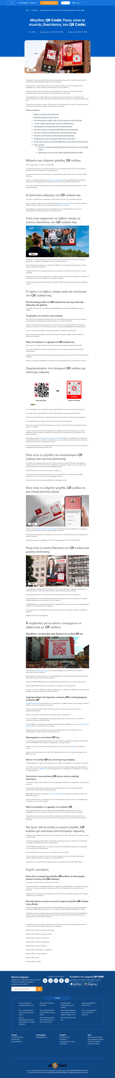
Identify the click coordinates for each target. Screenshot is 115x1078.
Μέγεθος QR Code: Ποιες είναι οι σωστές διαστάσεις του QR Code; (62, 10)
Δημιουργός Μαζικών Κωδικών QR (88, 1004)
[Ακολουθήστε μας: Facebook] (61, 980)
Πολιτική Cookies (93, 1044)
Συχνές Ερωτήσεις (17, 1037)
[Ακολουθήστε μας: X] (67, 980)
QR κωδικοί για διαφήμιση (66, 203)
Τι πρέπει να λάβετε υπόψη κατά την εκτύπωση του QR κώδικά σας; (53, 123)
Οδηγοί (14, 1035)
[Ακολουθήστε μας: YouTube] (50, 980)
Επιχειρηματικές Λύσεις (67, 1042)
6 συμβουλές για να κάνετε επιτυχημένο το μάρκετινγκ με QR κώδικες (54, 139)
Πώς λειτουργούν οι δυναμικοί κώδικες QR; (26, 1004)
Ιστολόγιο (35, 10)
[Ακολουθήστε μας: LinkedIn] (45, 980)
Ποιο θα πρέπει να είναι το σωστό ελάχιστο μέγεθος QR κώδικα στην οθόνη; (60, 152)
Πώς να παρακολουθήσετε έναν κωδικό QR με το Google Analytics (27, 1021)
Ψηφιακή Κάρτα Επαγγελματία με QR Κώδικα (67, 1005)
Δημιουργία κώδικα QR (50, 3)
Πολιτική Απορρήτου (94, 1042)
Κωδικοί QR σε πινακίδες (53, 180)
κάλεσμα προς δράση (41, 670)
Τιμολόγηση (63, 1044)
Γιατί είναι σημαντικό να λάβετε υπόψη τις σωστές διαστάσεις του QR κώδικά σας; (58, 120)
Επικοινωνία (15, 1039)
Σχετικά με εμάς (65, 1037)
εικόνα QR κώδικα (57, 794)
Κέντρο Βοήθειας (16, 1042)
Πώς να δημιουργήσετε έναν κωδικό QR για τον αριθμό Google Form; (68, 1012)
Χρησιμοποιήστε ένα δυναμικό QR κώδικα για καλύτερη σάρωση (53, 126)
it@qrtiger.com (41, 1037)
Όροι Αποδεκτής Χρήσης (96, 1039)
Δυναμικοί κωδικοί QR (32, 703)
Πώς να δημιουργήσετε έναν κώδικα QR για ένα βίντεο (47, 1012)
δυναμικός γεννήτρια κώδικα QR (51, 438)
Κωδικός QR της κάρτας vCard (46, 529)
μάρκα (73, 746)
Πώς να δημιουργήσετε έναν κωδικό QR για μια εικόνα (26, 1012)
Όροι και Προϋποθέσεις (95, 1037)
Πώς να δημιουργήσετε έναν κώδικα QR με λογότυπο (89, 1012)
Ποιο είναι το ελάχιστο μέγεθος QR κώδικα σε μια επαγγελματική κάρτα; (55, 133)
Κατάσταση (63, 1039)
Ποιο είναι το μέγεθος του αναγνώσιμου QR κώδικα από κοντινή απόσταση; (56, 129)
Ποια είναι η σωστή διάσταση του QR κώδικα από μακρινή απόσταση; (54, 136)
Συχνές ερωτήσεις (39, 145)
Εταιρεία (63, 1035)
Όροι (89, 1035)
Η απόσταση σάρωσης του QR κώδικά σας (46, 117)
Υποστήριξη (40, 1035)
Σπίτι (27, 10)
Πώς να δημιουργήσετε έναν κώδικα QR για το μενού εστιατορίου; (47, 1020)
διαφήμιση (43, 769)
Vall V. (34, 32)
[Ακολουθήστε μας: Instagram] (56, 980)
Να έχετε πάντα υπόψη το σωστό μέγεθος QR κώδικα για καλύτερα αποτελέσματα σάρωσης (61, 142)
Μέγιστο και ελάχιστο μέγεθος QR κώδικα (46, 114)
